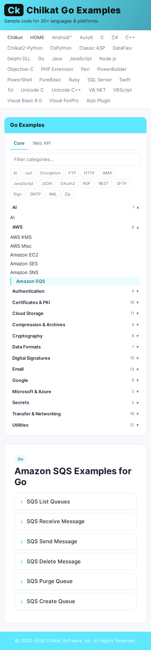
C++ (130, 37)
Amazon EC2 (24, 255)
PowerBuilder (112, 69)
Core (19, 143)
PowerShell (19, 79)
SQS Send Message (52, 541)
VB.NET (97, 90)
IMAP (107, 173)
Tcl (10, 90)
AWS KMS (21, 237)
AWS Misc (21, 246)
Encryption (50, 173)
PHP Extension (57, 69)
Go (41, 58)
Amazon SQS (30, 281)
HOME (37, 37)
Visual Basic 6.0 (24, 100)
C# (115, 37)
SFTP (121, 183)
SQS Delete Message (54, 561)
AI (15, 173)
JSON (46, 183)
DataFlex (122, 48)
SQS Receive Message (56, 521)
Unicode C (32, 90)
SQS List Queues (48, 501)
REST (104, 183)
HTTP (89, 173)
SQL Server (99, 79)
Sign (17, 194)
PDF (87, 183)
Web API (42, 143)
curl (28, 173)
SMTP (35, 194)
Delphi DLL (19, 58)
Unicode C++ (66, 90)
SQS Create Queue (51, 601)
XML (53, 194)
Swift (125, 79)
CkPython (61, 48)
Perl (85, 69)
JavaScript (81, 58)
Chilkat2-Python (25, 48)
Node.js (107, 58)
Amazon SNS (24, 272)
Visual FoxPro (64, 100)
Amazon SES (24, 263)
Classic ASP (92, 48)
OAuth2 (67, 183)
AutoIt (86, 37)
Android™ (62, 37)
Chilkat (15, 37)
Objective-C (20, 69)
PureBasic (50, 79)
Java (57, 58)
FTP (72, 173)
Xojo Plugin (98, 100)
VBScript (122, 90)
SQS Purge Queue (50, 581)
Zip (68, 194)
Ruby (74, 79)
